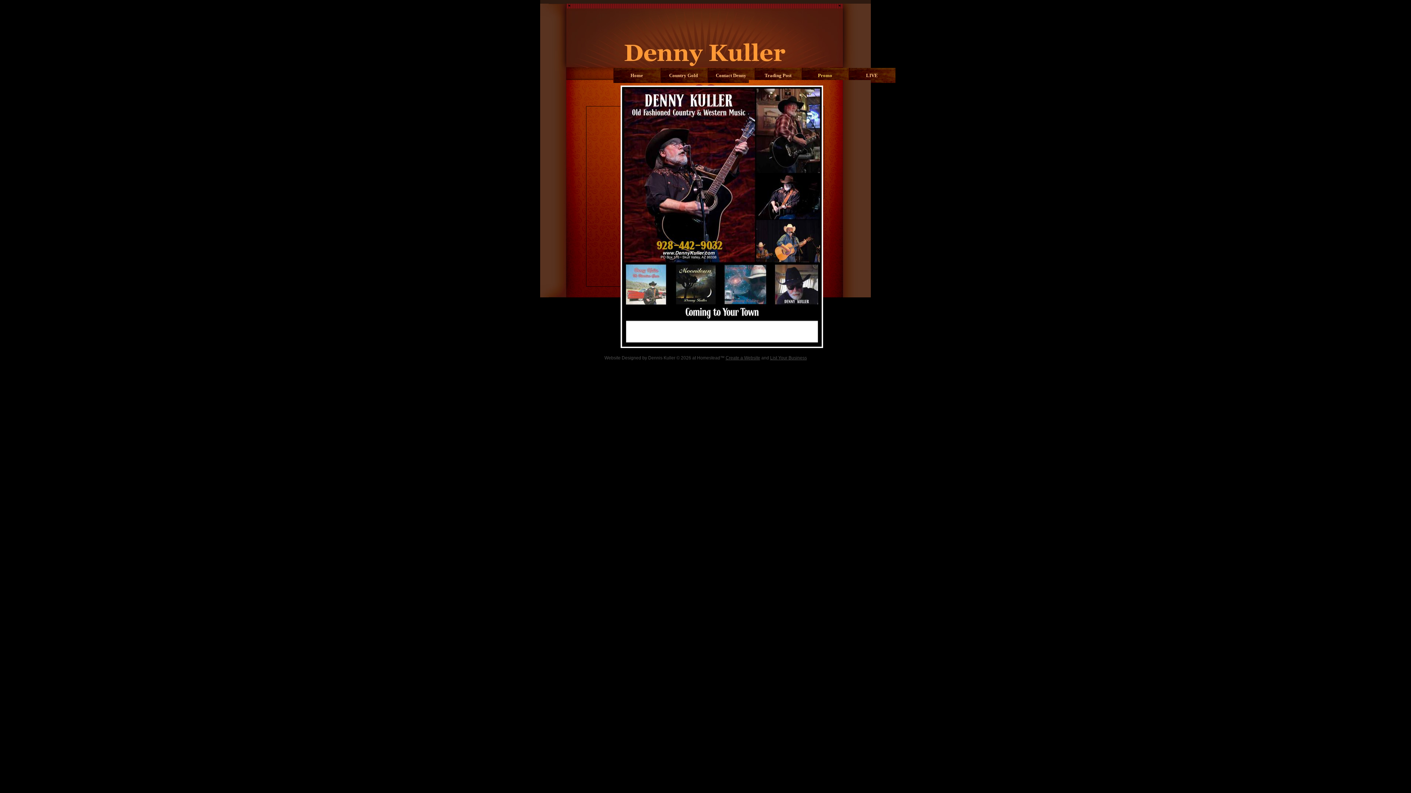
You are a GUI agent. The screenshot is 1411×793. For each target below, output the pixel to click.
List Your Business (788, 358)
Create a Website (743, 358)
